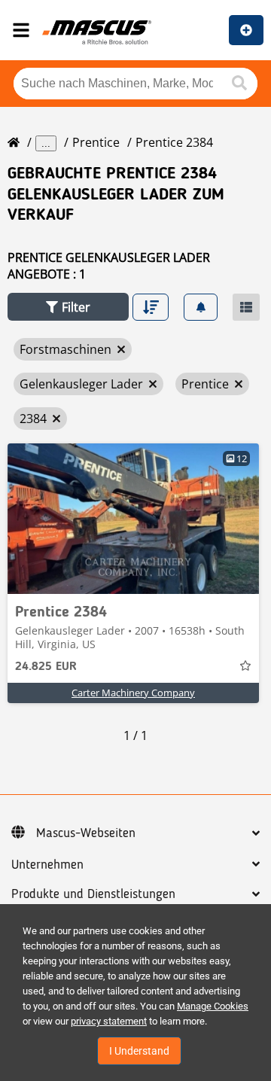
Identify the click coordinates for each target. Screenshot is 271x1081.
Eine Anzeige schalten (246, 30)
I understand (139, 1051)
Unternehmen (47, 865)
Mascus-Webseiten (86, 833)
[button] (68, 307)
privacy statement (109, 1021)
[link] (133, 518)
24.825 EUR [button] (46, 667)
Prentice (96, 142)
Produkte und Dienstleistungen (93, 894)
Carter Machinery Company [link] (133, 692)
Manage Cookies (212, 1006)
